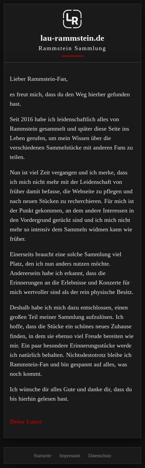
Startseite (42, 455)
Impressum (69, 455)
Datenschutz (99, 455)
